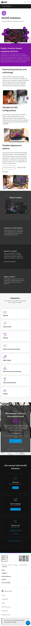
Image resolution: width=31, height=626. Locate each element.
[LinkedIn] (27, 557)
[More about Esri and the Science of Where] (4, 559)
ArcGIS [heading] (3, 570)
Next (23, 449)
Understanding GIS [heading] (6, 576)
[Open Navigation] (29, 2)
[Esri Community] (20, 560)
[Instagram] (23, 560)
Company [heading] (4, 579)
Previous (8, 449)
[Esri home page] (4, 2)
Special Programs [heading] (6, 583)
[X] (23, 557)
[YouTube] (27, 560)
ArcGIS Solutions (6, 6)
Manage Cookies (6, 615)
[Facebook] (20, 557)
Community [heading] (4, 573)
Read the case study (15, 441)
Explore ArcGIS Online (9, 167)
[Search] (25, 2)
